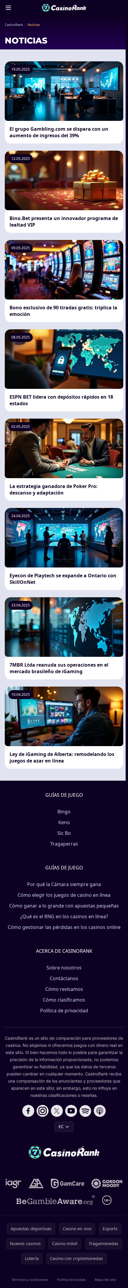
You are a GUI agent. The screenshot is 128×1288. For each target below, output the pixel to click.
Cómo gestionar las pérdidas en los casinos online (64, 927)
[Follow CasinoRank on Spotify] (85, 1111)
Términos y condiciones (30, 1279)
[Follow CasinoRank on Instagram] (43, 1111)
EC (61, 1126)
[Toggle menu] (8, 8)
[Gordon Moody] (106, 1183)
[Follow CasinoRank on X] (57, 1111)
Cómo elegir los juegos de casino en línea (64, 895)
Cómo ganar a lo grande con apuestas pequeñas (64, 905)
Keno (64, 822)
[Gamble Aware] (55, 1200)
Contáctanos (64, 978)
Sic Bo (64, 833)
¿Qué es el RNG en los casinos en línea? (64, 916)
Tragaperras (64, 844)
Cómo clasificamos (64, 1000)
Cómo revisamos (64, 989)
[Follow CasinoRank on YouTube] (71, 1111)
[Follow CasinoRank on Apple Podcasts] (100, 1111)
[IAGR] (13, 1183)
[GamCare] (67, 1183)
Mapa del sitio (105, 1279)
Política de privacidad (64, 1010)
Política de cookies (71, 1279)
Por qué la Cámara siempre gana (64, 884)
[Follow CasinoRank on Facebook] (28, 1111)
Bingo (64, 811)
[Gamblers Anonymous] (36, 1183)
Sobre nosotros (64, 967)
